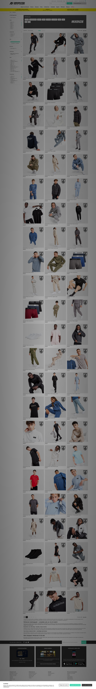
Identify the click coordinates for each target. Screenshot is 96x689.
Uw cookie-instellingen (87, 685)
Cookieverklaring (6, 686)
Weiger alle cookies (64, 685)
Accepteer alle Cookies (75, 685)
